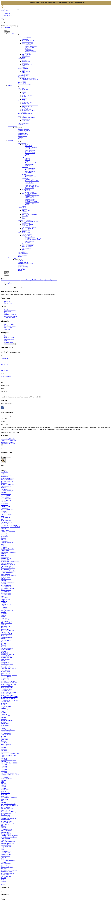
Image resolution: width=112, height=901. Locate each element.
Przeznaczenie (21, 101)
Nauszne (24, 92)
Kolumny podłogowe (23, 129)
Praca (5, 340)
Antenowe (24, 209)
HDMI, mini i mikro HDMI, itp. (30, 221)
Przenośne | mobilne (27, 106)
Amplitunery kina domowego (25, 263)
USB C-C (27, 161)
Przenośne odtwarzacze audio (29, 78)
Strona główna (8, 283)
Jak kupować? (8, 311)
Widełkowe (24, 211)
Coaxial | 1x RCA (29, 179)
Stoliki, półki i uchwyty (24, 232)
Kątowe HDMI (29, 148)
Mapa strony (7, 329)
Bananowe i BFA (26, 210)
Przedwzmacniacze (29, 50)
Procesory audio (26, 61)
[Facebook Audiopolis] (2, 409)
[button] (56, 18)
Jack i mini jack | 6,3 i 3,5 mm (29, 193)
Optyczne (24, 174)
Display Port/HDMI (30, 171)
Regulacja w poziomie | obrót (32, 239)
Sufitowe (27, 242)
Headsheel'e (28, 49)
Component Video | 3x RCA (32, 186)
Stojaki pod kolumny (27, 246)
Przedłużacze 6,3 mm (30, 196)
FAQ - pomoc (8, 327)
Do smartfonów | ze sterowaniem (30, 105)
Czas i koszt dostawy (10, 310)
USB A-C (27, 160)
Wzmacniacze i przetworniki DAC (30, 79)
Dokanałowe (25, 89)
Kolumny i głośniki (12, 126)
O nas (5, 336)
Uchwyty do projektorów (28, 244)
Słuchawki (10, 85)
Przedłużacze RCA (29, 188)
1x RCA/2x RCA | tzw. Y (31, 192)
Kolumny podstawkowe (24, 130)
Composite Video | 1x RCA (32, 181)
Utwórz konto (8, 15)
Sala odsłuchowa (9, 339)
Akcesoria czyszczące (30, 51)
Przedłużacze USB (29, 164)
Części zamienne (22, 116)
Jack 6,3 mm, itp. (26, 223)
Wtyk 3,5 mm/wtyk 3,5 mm (32, 202)
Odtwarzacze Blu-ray (27, 64)
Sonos (23, 70)
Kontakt (3, 884)
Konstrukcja (21, 88)
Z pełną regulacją (29, 241)
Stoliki (23, 249)
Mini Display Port (29, 169)
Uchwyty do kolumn (27, 234)
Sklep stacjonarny (9, 337)
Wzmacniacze (25, 39)
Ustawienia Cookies (10, 344)
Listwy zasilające (22, 255)
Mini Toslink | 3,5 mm (30, 176)
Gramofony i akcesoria (27, 43)
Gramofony (28, 44)
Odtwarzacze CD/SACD (28, 40)
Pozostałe (27, 53)
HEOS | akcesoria (26, 74)
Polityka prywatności (10, 326)
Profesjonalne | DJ (26, 109)
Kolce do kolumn (22, 252)
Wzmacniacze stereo (23, 269)
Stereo (19, 36)
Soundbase (24, 67)
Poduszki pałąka (26, 119)
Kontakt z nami (8, 342)
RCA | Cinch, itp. (26, 225)
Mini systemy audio (23, 75)
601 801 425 (4, 370)
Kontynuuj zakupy (5, 457)
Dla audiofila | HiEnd (27, 102)
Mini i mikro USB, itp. (31, 162)
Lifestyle (20, 137)
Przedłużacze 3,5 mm (30, 203)
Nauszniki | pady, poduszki (28, 117)
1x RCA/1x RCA (29, 190)
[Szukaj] (18, 9)
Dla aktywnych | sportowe (28, 108)
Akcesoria (10, 140)
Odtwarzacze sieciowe (27, 42)
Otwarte (24, 96)
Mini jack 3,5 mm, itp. (27, 224)
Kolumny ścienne (22, 133)
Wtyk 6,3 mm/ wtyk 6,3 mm (32, 195)
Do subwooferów (29, 183)
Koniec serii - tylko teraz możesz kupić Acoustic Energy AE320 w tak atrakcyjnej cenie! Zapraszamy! (29, 280)
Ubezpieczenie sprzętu (10, 316)
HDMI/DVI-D (28, 151)
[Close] (1, 891)
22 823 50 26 (4, 358)
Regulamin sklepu (9, 324)
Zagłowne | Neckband (27, 95)
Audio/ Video (11, 33)
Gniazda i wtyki (22, 207)
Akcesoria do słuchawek (24, 123)
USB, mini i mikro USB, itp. (29, 227)
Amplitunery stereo (26, 37)
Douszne (24, 91)
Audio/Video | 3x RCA (30, 185)
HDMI (23, 217)
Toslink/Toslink (29, 175)
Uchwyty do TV (26, 235)
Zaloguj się (7, 13)
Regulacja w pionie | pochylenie (33, 238)
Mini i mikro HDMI (30, 150)
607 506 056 (4, 364)
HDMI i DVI (25, 144)
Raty (5, 313)
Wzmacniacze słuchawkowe (25, 113)
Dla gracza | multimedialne (28, 110)
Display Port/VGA (29, 172)
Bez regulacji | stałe (30, 237)
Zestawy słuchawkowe (23, 114)
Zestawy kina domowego (24, 84)
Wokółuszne (25, 94)
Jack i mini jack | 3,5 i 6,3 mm (29, 214)
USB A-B (27, 158)
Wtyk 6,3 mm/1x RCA (30, 197)
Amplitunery (25, 60)
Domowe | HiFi (25, 103)
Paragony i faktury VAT (10, 314)
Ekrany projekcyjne (23, 253)
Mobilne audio (21, 77)
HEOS (23, 72)
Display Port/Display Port (31, 168)
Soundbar (24, 65)
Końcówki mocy (26, 56)
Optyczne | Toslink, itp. (27, 228)
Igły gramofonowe (29, 47)
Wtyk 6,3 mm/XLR (30, 199)
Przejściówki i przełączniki (24, 220)
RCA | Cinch (25, 178)
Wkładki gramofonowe (31, 46)
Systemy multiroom (23, 68)
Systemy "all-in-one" (23, 266)
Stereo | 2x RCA (29, 182)
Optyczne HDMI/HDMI (31, 147)
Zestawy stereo (22, 82)
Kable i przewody (26, 120)
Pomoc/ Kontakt (5, 27)
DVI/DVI (27, 154)
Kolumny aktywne (22, 136)
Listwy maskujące (26, 248)
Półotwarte (24, 98)
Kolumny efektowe (23, 131)
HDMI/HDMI (28, 146)
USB (23, 157)
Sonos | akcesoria (26, 71)
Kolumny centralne (23, 134)
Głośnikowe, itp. (26, 230)
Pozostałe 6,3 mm (29, 200)
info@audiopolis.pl (6, 376)
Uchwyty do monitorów (28, 245)
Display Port (25, 167)
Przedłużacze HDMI (30, 153)
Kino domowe (21, 58)
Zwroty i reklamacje (9, 317)
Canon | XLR (25, 216)
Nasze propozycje (12, 258)
